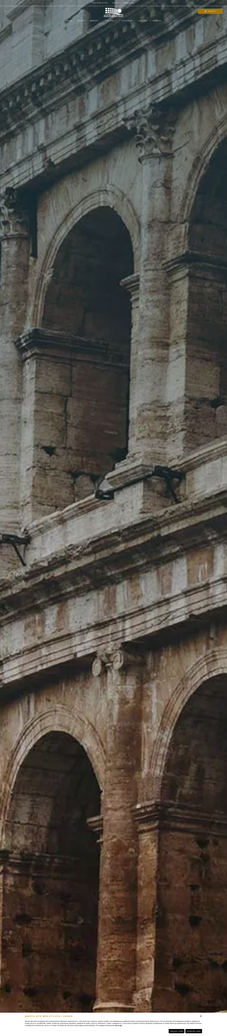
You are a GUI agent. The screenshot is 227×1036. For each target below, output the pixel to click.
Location (127, 20)
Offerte (156, 20)
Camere (109, 20)
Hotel (81, 20)
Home (69, 20)
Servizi (93, 20)
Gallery (142, 20)
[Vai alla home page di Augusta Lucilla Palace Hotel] (113, 11)
